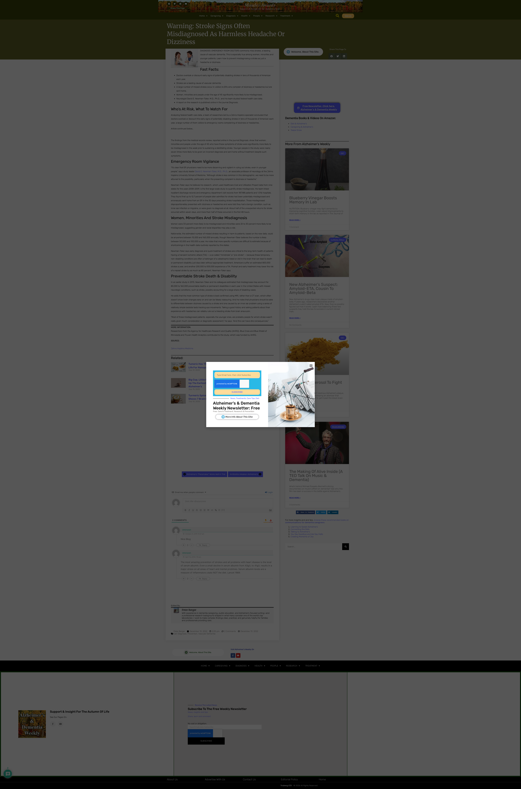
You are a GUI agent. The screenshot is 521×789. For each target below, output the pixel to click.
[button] (311, 366)
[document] (260, 394)
